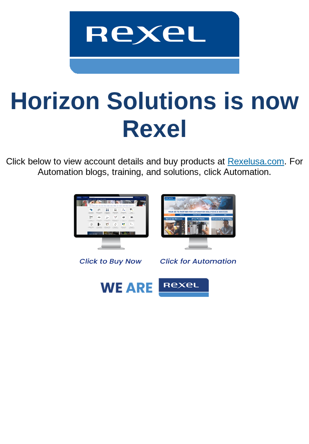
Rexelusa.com (256, 161)
